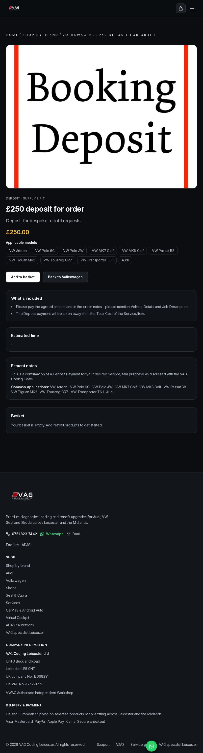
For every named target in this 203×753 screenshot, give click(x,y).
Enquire (12, 545)
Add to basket (23, 277)
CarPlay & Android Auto (24, 610)
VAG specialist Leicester (25, 632)
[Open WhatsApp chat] (151, 746)
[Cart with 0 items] (181, 8)
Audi (9, 573)
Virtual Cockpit (17, 617)
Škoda (11, 588)
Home (12, 35)
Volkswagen (77, 35)
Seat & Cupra (16, 595)
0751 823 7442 (24, 534)
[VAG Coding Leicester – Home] (24, 497)
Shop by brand (41, 35)
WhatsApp (55, 534)
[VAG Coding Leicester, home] (15, 8)
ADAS (26, 545)
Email (76, 534)
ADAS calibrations (20, 625)
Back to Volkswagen (65, 277)
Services (13, 603)
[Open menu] (192, 8)
